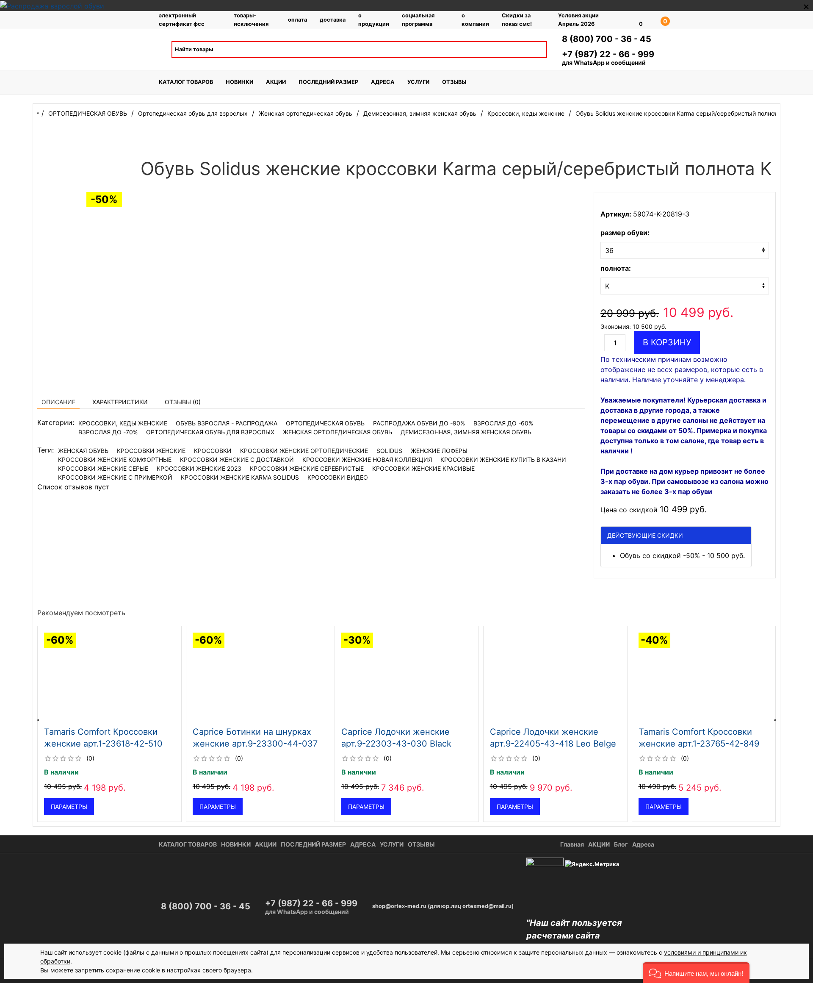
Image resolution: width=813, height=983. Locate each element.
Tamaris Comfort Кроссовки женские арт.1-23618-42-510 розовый (103, 744)
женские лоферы (439, 450)
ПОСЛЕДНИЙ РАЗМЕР (328, 82)
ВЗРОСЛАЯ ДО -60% (503, 423)
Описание (58, 401)
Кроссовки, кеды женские (122, 423)
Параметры (69, 806)
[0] (628, 20)
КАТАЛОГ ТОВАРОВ (186, 82)
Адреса (643, 844)
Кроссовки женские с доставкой (237, 459)
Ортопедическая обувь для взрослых (210, 432)
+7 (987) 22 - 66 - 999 (608, 54)
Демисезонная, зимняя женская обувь (466, 432)
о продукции (373, 19)
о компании (475, 19)
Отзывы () (183, 401)
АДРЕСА (383, 82)
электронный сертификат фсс (182, 19)
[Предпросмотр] (109, 677)
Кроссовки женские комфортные (114, 459)
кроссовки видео (337, 477)
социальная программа (418, 19)
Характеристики (120, 401)
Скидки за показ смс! (517, 19)
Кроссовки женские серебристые (307, 468)
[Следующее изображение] (174, 677)
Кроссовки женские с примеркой (115, 477)
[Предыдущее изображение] (45, 677)
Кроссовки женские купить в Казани (503, 459)
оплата (297, 20)
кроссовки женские (151, 450)
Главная (572, 844)
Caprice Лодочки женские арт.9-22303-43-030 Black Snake (396, 744)
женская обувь (83, 450)
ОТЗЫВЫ (454, 82)
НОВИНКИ (239, 82)
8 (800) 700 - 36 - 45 (606, 39)
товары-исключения (251, 19)
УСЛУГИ (418, 82)
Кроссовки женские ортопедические (304, 450)
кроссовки (213, 450)
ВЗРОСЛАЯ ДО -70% (108, 432)
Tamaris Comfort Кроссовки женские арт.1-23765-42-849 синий (698, 744)
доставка (333, 20)
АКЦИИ (276, 82)
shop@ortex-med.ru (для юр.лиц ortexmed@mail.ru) (443, 906)
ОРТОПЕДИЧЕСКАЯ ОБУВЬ (325, 423)
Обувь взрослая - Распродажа (226, 423)
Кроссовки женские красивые (423, 468)
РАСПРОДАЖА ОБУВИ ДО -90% (419, 423)
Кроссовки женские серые (103, 468)
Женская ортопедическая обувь (337, 432)
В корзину (667, 342)
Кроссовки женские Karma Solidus (240, 477)
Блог (621, 844)
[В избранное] (170, 636)
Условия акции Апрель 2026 (578, 19)
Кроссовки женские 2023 (199, 468)
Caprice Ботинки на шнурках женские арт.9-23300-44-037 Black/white (255, 744)
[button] (696, 972)
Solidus (389, 450)
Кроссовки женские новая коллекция (367, 459)
